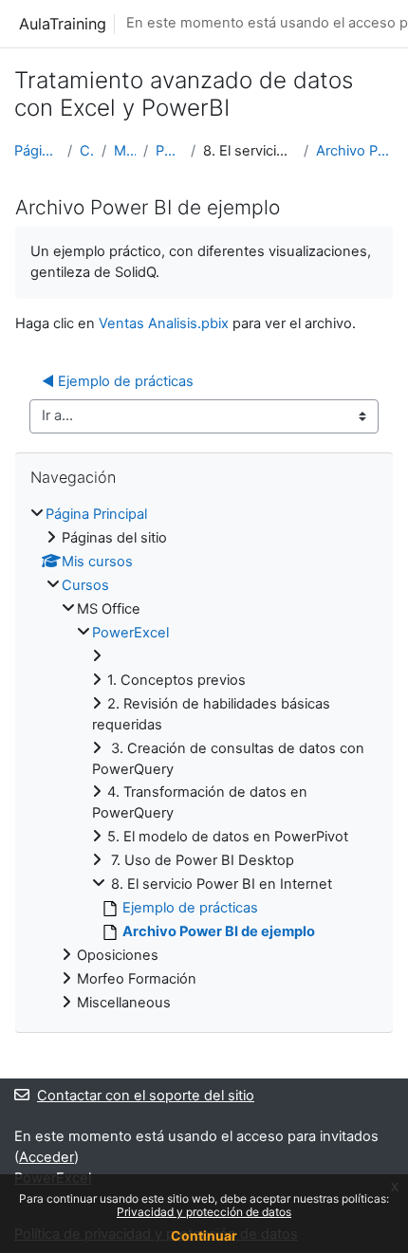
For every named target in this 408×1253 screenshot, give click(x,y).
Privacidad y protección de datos (204, 1212)
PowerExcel (169, 150)
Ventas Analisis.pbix (164, 323)
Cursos (87, 150)
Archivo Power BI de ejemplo (355, 150)
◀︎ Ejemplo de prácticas (118, 381)
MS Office (125, 150)
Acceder (46, 1157)
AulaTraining (62, 23)
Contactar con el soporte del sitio (145, 1095)
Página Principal (37, 150)
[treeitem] (204, 760)
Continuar (204, 1235)
